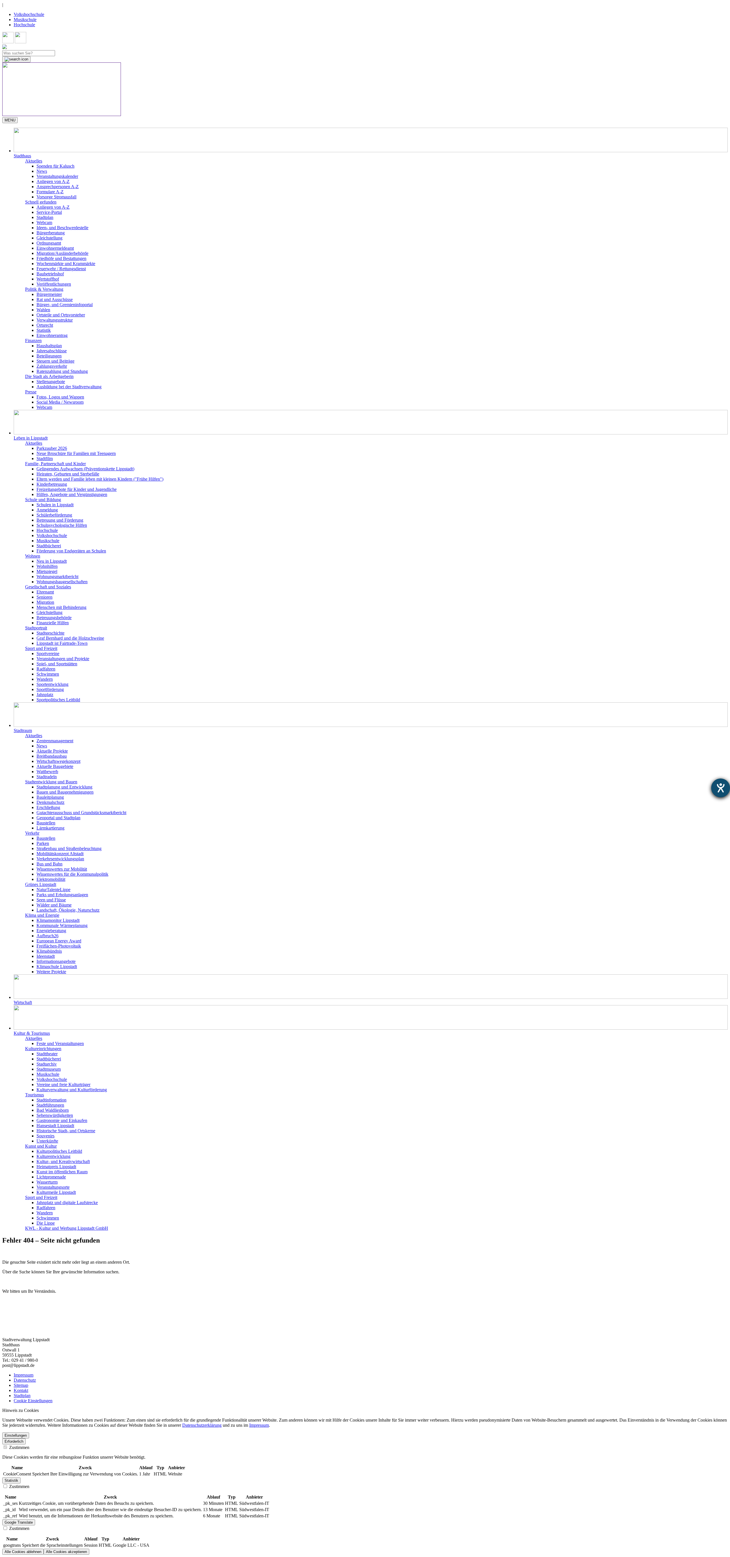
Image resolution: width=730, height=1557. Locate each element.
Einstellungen (16, 1435)
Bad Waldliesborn (52, 1110)
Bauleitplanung (50, 797)
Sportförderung (50, 689)
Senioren (44, 597)
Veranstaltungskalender (57, 176)
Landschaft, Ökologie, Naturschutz (68, 910)
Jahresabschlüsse (51, 350)
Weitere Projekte (51, 971)
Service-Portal (49, 212)
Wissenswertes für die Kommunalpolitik (72, 874)
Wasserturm (47, 1182)
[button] (371, 143)
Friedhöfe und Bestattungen (61, 258)
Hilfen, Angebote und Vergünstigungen (71, 494)
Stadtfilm (44, 458)
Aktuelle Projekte (52, 751)
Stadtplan (44, 217)
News (41, 171)
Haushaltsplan (49, 345)
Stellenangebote (50, 381)
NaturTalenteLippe (53, 889)
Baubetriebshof (50, 273)
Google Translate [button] (19, 1522)
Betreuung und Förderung (59, 520)
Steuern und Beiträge (55, 361)
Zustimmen (18, 1447)
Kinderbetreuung (51, 484)
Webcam (44, 222)
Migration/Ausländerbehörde (62, 253)
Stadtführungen (50, 1105)
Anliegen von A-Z (53, 181)
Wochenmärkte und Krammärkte (65, 263)
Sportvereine (47, 653)
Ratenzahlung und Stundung (62, 371)
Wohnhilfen (47, 566)
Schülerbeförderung (54, 515)
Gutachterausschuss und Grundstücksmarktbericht (81, 812)
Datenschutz (25, 1380)
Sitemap (21, 1385)
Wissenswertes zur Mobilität (61, 869)
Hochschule (24, 24)
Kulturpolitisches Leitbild (59, 1151)
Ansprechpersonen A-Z (57, 186)
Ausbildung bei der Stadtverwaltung (69, 386)
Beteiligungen (49, 355)
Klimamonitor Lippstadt (58, 920)
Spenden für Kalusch (55, 166)
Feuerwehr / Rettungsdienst (61, 268)
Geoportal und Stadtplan (58, 817)
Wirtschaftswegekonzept (58, 761)
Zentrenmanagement (54, 740)
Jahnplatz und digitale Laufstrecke (67, 1202)
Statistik (43, 330)
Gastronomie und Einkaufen (61, 1120)
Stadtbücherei (48, 545)
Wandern (44, 679)
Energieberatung (51, 930)
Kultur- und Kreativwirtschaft (63, 1161)
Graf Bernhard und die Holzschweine (70, 638)
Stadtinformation (51, 1099)
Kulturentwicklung (53, 1156)
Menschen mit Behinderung (61, 607)
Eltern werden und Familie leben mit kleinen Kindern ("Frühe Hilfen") (99, 479)
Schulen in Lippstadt (55, 504)
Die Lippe (45, 1223)
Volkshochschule (29, 14)
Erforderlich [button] (14, 1441)
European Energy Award (58, 940)
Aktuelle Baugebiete (54, 766)
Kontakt (21, 1390)
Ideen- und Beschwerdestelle (62, 227)
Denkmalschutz (50, 802)
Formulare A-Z (50, 191)
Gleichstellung (49, 237)
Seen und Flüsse (51, 899)
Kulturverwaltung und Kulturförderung (71, 1089)
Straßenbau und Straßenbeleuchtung (69, 848)
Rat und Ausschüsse (54, 299)
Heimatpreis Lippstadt (56, 1166)
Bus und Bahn (49, 863)
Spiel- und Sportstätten (56, 663)
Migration (45, 602)
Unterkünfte (47, 1141)
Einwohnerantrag (52, 335)
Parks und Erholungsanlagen (62, 894)
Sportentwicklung (52, 684)
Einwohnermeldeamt (55, 248)
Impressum (23, 1375)
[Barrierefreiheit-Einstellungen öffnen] (720, 787)
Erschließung (48, 807)
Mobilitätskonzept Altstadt (60, 853)
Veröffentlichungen (53, 284)
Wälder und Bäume (54, 905)
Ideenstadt (45, 956)
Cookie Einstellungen (33, 1400)
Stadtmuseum (48, 1069)
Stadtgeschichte (50, 633)
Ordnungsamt (48, 243)
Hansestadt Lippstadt (55, 1125)
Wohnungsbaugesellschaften (62, 581)
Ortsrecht (44, 325)
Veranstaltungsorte (53, 1187)
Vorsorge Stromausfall (56, 196)
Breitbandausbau (51, 756)
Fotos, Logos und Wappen (60, 397)
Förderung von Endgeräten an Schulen (71, 550)
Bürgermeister (49, 294)
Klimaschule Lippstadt (56, 966)
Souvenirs (45, 1135)
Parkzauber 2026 (51, 448)
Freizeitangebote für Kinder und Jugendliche (76, 489)
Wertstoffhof (47, 279)
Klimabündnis (49, 951)
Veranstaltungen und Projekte (62, 658)
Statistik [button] (11, 1480)
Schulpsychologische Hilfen (61, 525)
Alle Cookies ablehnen (23, 1552)
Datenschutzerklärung (202, 1425)
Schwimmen (47, 674)
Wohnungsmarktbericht (57, 576)
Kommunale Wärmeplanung (62, 925)
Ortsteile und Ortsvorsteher (60, 314)
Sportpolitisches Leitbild (58, 699)
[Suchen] (16, 59)
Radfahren (45, 668)
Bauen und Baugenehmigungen (65, 792)
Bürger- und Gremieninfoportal (64, 304)
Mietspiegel (46, 571)
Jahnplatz (44, 694)
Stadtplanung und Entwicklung (64, 786)
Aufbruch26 (47, 935)
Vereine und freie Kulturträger (63, 1084)
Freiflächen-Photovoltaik (58, 946)
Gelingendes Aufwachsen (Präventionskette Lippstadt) (85, 468)
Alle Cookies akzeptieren (66, 1552)
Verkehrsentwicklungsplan (60, 858)
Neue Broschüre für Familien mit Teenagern (76, 453)
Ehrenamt (45, 592)
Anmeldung (47, 509)
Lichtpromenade (51, 1176)
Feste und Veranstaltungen (60, 1043)
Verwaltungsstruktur (54, 320)
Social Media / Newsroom (60, 402)
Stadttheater (47, 1053)
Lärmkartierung (50, 828)
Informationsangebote (56, 961)
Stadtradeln (46, 776)
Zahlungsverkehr (51, 366)
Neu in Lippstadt (51, 561)
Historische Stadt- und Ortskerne (65, 1130)
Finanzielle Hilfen (52, 622)
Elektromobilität (50, 879)
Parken (42, 843)
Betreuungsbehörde (54, 617)
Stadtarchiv (46, 1064)
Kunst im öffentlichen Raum (62, 1171)
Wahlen (43, 309)
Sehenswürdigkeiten (54, 1115)
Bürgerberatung (50, 232)
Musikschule (25, 19)
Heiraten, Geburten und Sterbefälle (67, 473)
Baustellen (45, 822)
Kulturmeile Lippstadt (56, 1192)
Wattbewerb (47, 771)
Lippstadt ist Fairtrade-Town (62, 643)
